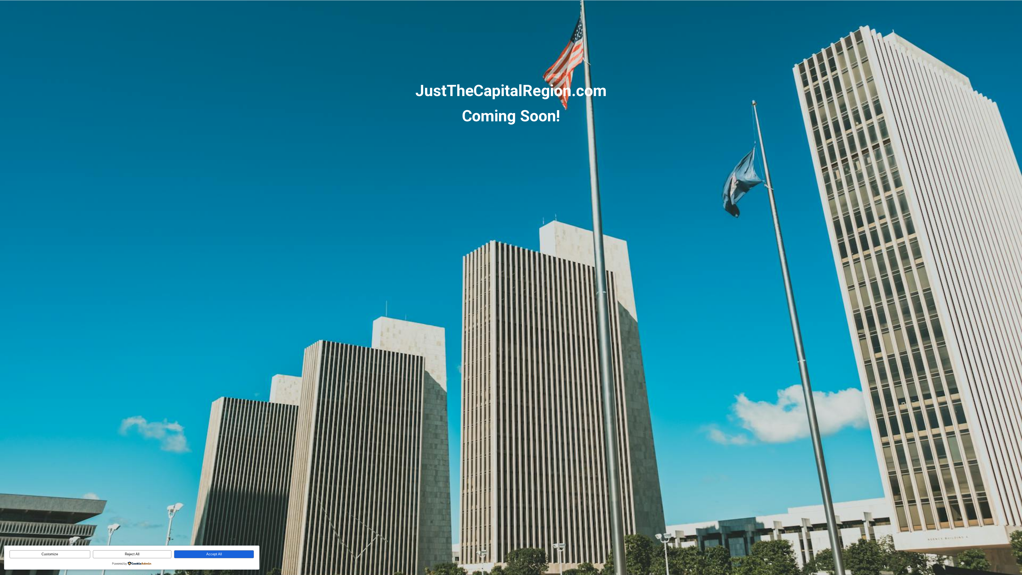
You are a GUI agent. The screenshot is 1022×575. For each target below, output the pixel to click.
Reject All (132, 554)
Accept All (214, 554)
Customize (50, 554)
